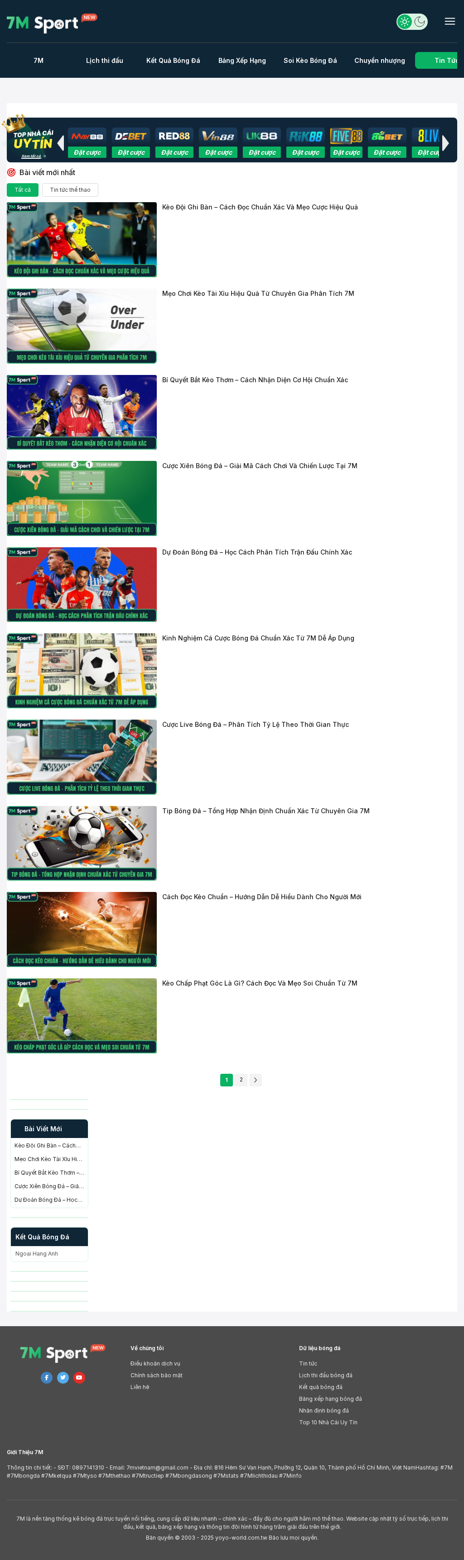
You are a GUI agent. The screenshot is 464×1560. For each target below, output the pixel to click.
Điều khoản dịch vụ (155, 1363)
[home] (53, 23)
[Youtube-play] (79, 1378)
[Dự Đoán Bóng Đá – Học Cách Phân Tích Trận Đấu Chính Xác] (82, 584)
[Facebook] (47, 1378)
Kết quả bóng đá (321, 1387)
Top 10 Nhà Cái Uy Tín (328, 1422)
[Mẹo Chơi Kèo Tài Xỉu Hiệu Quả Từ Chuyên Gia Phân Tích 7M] (82, 326)
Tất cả (22, 189)
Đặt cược (87, 152)
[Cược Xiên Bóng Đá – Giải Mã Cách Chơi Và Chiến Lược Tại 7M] (82, 498)
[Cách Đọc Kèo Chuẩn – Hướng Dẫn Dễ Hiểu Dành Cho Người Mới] (82, 929)
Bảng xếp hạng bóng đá (330, 1398)
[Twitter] (63, 1378)
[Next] (255, 1080)
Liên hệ (139, 1387)
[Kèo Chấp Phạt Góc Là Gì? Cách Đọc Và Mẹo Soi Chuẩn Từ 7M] (82, 1015)
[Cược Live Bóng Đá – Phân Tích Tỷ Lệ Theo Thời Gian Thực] (82, 757)
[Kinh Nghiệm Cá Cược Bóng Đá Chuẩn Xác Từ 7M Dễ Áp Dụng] (82, 670)
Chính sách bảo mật (156, 1375)
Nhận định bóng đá (324, 1410)
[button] (60, 143)
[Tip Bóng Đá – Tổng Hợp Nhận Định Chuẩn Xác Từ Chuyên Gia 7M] (82, 843)
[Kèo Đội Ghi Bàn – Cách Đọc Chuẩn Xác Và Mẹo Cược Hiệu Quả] (82, 239)
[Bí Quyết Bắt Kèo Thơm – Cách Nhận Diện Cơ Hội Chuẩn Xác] (82, 412)
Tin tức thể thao (70, 189)
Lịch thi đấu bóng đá (326, 1375)
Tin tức (308, 1363)
